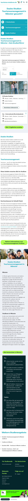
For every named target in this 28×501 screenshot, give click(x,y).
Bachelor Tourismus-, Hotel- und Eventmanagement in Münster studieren (12, 449)
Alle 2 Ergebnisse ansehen (14, 127)
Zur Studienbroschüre (5, 499)
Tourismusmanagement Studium (9, 226)
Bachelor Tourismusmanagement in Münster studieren (13, 437)
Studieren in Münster (7, 442)
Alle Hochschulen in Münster (13, 352)
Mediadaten (17, 464)
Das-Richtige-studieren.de (7, 476)
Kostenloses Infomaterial (11, 107)
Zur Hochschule (14, 499)
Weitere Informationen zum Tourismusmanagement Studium (14, 242)
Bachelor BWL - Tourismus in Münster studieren (14, 445)
